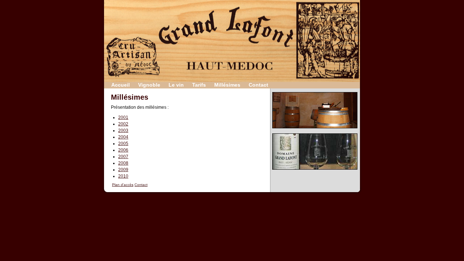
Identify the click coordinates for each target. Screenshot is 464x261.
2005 (123, 143)
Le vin (176, 85)
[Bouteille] (314, 172)
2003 (123, 130)
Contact (258, 85)
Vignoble (149, 85)
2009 (123, 169)
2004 (123, 137)
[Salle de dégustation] (314, 131)
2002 (123, 124)
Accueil (120, 85)
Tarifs (199, 85)
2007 (123, 156)
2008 (123, 163)
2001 (123, 117)
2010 (123, 176)
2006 (123, 150)
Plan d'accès (122, 185)
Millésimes (227, 85)
